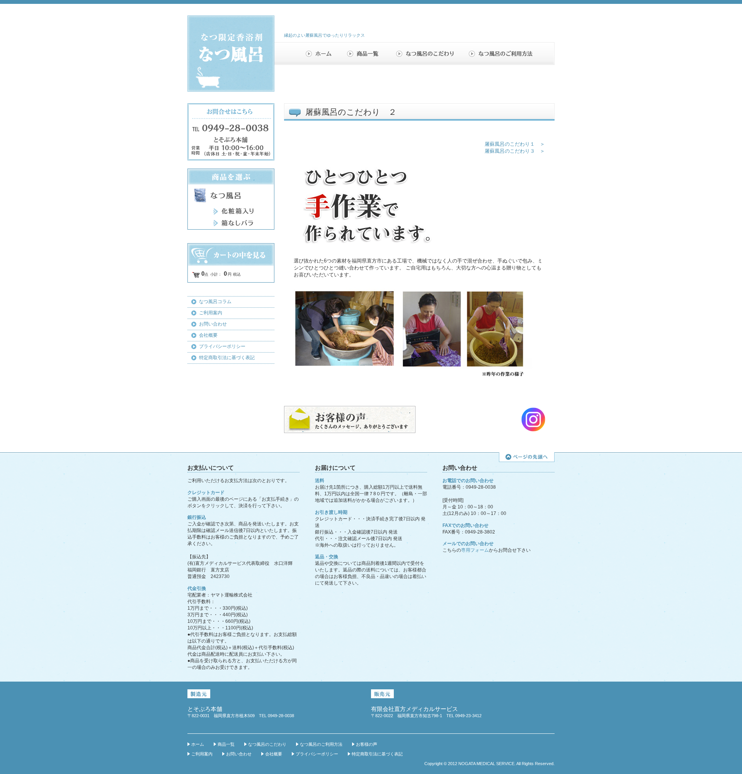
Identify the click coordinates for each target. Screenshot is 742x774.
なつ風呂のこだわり (426, 53)
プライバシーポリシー (222, 346)
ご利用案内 (210, 312)
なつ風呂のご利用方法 (501, 53)
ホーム (321, 53)
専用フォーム (475, 550)
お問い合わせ (213, 324)
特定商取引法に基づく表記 (227, 357)
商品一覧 (366, 53)
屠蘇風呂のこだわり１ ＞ (515, 144)
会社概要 (208, 335)
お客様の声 (366, 744)
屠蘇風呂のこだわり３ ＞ (515, 151)
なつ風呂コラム (215, 301)
